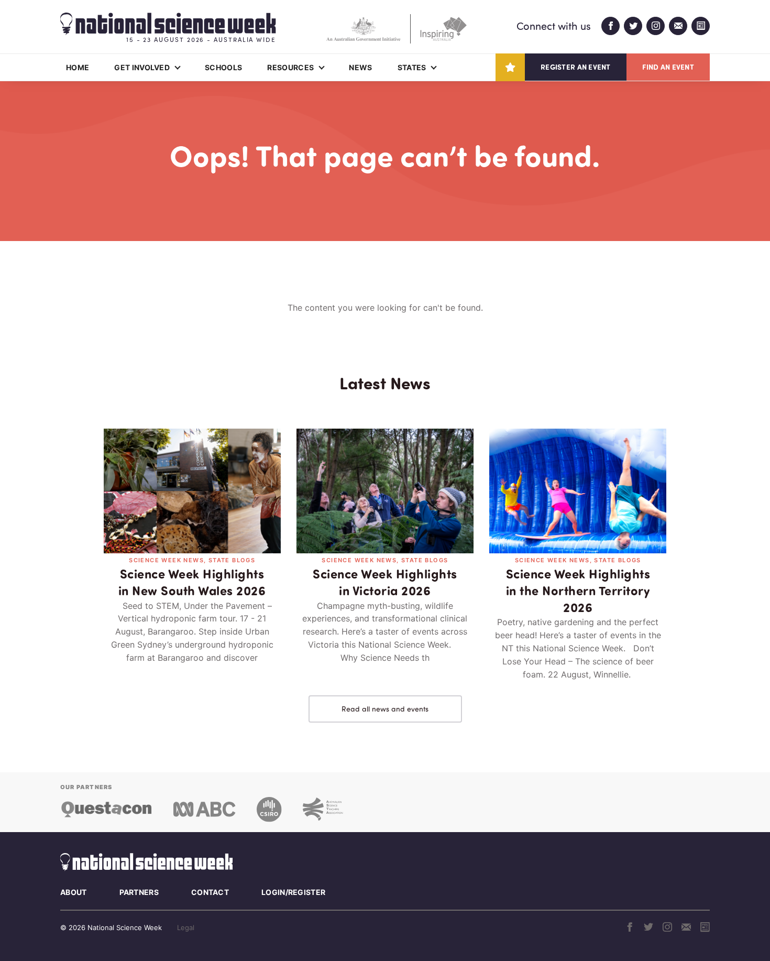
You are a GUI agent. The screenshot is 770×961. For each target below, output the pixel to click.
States (412, 67)
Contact (210, 892)
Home (77, 67)
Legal (185, 927)
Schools (223, 67)
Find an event (668, 67)
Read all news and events (385, 708)
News (360, 67)
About (73, 892)
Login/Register (293, 892)
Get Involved (142, 67)
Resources (290, 67)
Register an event (575, 67)
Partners (139, 892)
